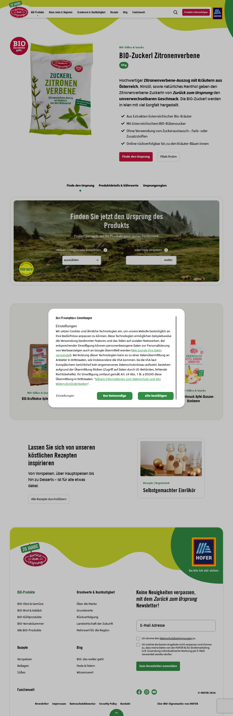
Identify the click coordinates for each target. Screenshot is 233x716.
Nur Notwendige (114, 395)
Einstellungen (65, 395)
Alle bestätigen (156, 395)
